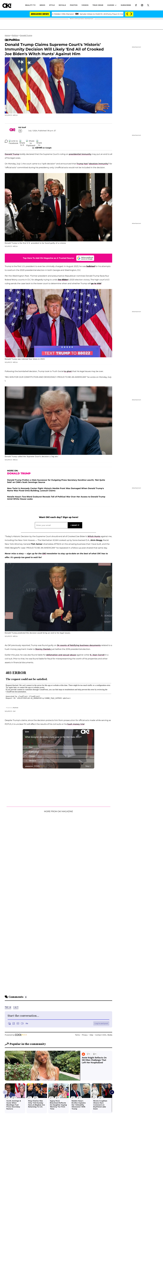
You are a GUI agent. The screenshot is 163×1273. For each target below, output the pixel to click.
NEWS (42, 5)
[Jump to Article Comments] (6, 141)
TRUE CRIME (97, 5)
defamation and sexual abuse (61, 655)
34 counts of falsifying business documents (79, 645)
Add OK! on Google (43, 148)
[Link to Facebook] (136, 5)
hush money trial (75, 724)
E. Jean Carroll (97, 655)
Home (7, 35)
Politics (15, 35)
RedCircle (15, 707)
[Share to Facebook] (13, 141)
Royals (62, 5)
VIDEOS (85, 5)
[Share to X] (22, 141)
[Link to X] (148, 5)
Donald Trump (26, 35)
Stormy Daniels (43, 649)
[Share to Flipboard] (30, 141)
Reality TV (30, 5)
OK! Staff (22, 127)
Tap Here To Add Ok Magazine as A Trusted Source (48, 258)
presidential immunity (80, 154)
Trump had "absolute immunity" (92, 164)
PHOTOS (73, 5)
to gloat (68, 371)
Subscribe (126, 5)
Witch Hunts (94, 536)
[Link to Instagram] (142, 5)
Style (52, 5)
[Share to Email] (39, 141)
